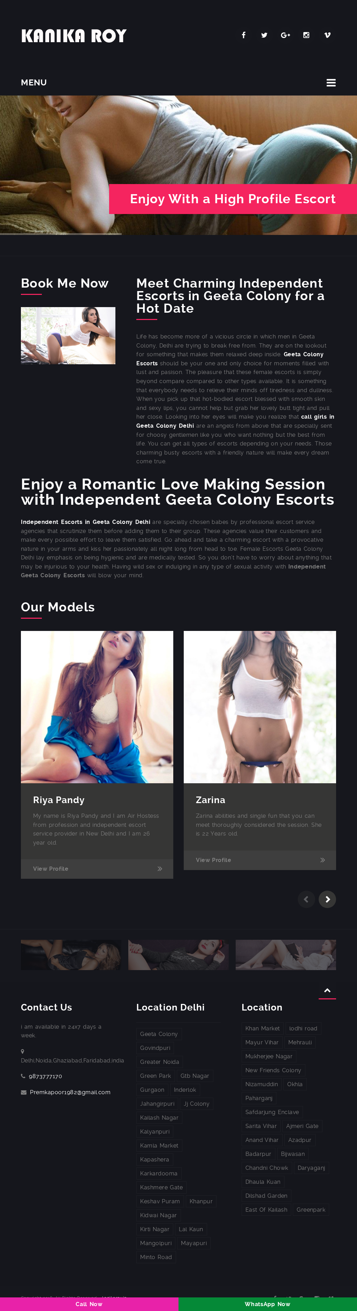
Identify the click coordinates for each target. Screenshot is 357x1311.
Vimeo (327, 35)
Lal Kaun (191, 1229)
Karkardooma (158, 1173)
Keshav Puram (160, 1201)
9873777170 (45, 1076)
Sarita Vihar (261, 1126)
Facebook (243, 35)
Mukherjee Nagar (269, 1056)
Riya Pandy (59, 800)
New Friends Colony (273, 1070)
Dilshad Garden (266, 1195)
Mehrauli (300, 1042)
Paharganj (259, 1098)
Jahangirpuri (157, 1103)
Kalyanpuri (154, 1131)
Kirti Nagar (154, 1229)
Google (285, 35)
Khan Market (262, 1028)
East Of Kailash (266, 1209)
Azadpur (300, 1140)
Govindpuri (155, 1048)
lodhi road (303, 1028)
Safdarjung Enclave (272, 1112)
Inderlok (185, 1090)
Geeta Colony (159, 1034)
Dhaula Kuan (263, 1182)
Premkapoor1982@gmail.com (70, 1092)
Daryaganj (311, 1168)
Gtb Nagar (195, 1076)
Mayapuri (194, 1243)
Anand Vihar (262, 1140)
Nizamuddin (261, 1084)
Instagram (306, 35)
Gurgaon (152, 1090)
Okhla (295, 1084)
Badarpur (258, 1154)
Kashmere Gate (161, 1187)
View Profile (51, 869)
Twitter (264, 35)
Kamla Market (159, 1145)
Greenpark (311, 1209)
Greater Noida (159, 1062)
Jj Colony (197, 1103)
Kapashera (154, 1159)
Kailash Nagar (159, 1117)
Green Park (155, 1076)
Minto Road (156, 1257)
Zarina (211, 800)
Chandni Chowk (266, 1168)
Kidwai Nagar (158, 1215)
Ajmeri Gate (302, 1126)
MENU (34, 82)
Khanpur (201, 1201)
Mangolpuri (156, 1243)
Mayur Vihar (262, 1042)
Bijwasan (293, 1154)
